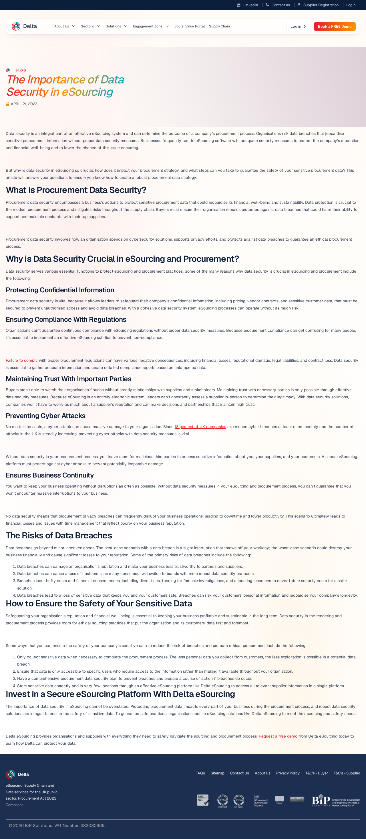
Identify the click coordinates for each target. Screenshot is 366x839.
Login (351, 5)
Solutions (113, 26)
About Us (61, 26)
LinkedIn (250, 5)
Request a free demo (278, 736)
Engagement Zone (147, 26)
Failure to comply (22, 360)
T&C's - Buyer (316, 773)
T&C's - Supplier (347, 773)
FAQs (200, 773)
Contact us (281, 5)
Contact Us (239, 773)
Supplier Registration (321, 5)
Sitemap (217, 773)
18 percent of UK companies (200, 426)
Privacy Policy (288, 773)
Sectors (87, 26)
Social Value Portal (189, 26)
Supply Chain (219, 26)
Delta (30, 26)
